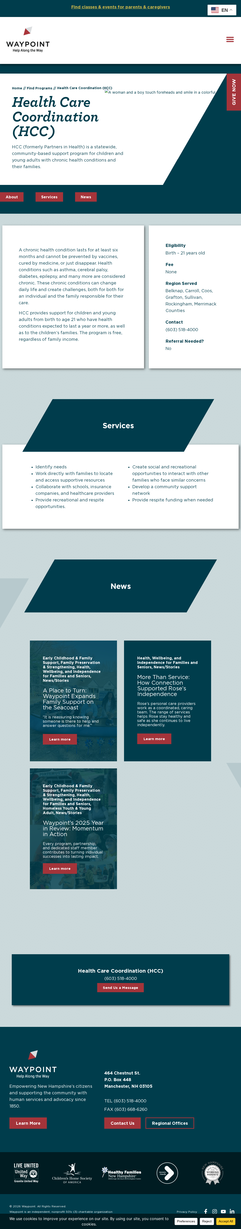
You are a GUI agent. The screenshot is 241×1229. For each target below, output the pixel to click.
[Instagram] (214, 1212)
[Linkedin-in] (232, 1212)
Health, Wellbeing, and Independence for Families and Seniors (72, 671)
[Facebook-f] (206, 1212)
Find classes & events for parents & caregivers (120, 6)
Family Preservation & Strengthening (71, 664)
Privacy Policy (187, 1211)
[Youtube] (223, 1212)
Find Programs (39, 88)
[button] (230, 39)
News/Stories (56, 680)
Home (17, 88)
